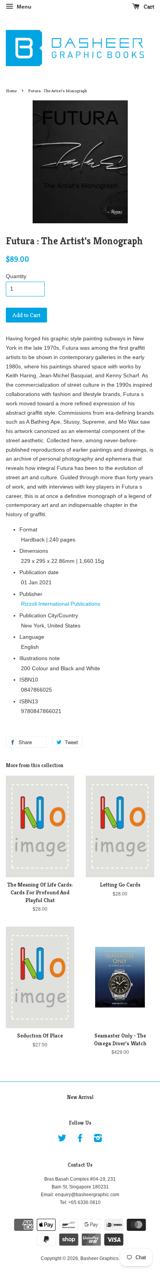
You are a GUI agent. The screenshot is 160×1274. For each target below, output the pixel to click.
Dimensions (33, 551)
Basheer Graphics (99, 1258)
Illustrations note (39, 658)
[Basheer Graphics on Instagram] (98, 1140)
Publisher (30, 594)
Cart (148, 6)
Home (11, 90)
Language (31, 637)
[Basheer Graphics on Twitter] (62, 1140)
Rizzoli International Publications (60, 604)
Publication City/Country (48, 615)
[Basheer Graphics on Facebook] (80, 1140)
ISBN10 (28, 679)
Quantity (16, 276)
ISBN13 (28, 701)
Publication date (39, 572)
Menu (23, 7)
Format (28, 529)
